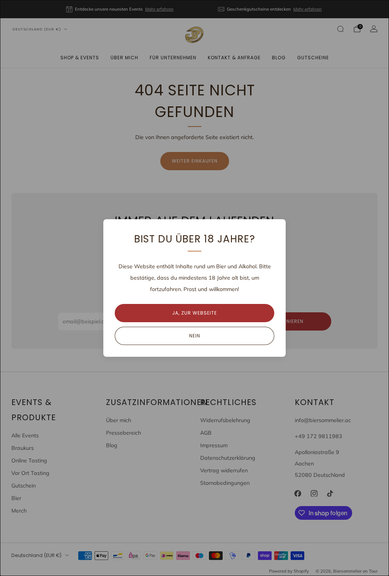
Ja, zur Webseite (194, 313)
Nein (194, 335)
